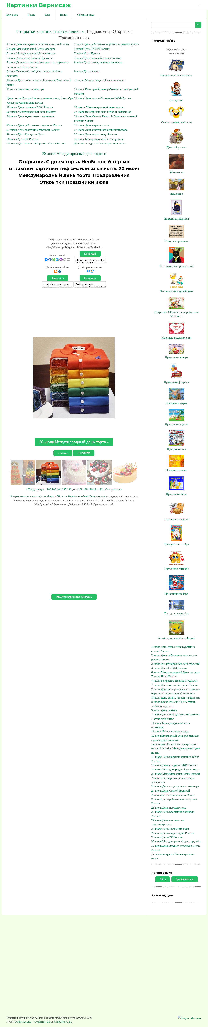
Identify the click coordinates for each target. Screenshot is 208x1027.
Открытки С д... (62, 1021)
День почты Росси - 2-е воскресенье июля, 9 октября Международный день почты (175, 748)
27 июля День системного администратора (101, 129)
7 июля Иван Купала (87, 53)
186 (69, 489)
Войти (163, 879)
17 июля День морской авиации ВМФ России (102, 98)
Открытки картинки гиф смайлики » (50, 31)
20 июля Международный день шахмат (31, 111)
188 (80, 489)
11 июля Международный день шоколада (99, 80)
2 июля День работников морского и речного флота (106, 44)
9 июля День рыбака (87, 71)
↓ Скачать (63, 453)
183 (54, 489)
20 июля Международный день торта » (74, 153)
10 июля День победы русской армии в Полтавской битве (175, 716)
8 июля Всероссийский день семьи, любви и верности (173, 704)
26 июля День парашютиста (91, 125)
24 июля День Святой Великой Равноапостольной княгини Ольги (172, 792)
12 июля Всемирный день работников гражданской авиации (175, 737)
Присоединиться (184, 879)
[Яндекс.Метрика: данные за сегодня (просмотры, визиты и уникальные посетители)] (190, 1018)
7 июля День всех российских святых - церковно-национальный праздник (175, 691)
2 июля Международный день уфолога (31, 48)
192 (100, 489)
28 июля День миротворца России (95, 134)
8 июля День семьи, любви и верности (98, 62)
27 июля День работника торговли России (33, 129)
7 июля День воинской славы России (97, 58)
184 (59, 489)
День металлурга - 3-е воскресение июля (99, 143)
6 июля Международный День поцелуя (31, 53)
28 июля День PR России (22, 139)
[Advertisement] (74, 210)
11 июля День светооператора (25, 89)
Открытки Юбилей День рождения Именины (176, 314)
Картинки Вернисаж (38, 4)
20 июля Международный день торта (98, 107)
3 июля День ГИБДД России (92, 48)
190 (90, 489)
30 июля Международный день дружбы (98, 139)
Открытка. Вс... (43, 1021)
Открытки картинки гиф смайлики (32, 496)
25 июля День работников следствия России (34, 125)
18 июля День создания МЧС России (30, 107)
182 (49, 489)
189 (85, 489)
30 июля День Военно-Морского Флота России (36, 143)
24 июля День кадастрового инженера (30, 116)
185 (64, 489)
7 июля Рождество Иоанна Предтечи (30, 58)
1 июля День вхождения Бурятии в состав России (38, 44)
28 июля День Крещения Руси (25, 134)
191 (95, 489)
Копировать (90, 253)
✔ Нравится (84, 453)
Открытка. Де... (24, 1021)
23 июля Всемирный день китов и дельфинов (102, 111)
